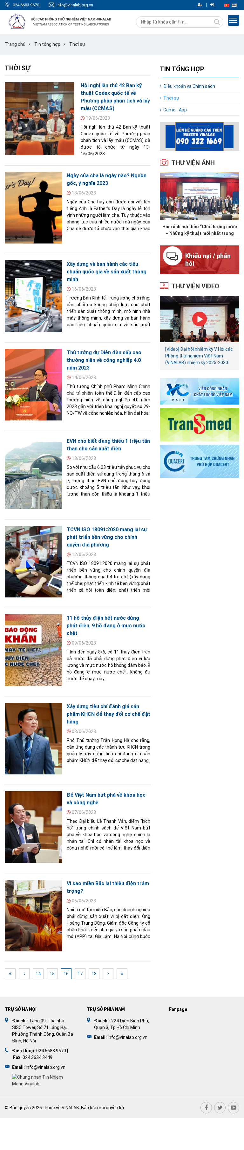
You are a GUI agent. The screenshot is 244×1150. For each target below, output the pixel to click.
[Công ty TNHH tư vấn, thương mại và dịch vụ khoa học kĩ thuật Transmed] (199, 424)
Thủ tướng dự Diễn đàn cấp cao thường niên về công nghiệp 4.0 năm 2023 (104, 360)
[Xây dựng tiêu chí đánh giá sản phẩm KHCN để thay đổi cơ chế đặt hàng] (33, 738)
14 (38, 973)
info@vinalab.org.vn (75, 5)
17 (80, 973)
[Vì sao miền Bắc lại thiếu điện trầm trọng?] (33, 915)
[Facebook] (206, 1107)
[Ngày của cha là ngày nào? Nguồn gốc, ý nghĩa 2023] (33, 207)
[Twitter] (220, 1107)
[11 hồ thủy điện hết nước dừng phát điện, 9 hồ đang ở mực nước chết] (33, 650)
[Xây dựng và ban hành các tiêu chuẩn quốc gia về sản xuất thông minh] (33, 296)
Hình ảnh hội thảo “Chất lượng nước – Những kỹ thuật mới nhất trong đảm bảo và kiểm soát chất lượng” (199, 230)
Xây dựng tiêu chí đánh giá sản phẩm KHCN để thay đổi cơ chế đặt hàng (108, 714)
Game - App (175, 109)
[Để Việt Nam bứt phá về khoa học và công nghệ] (33, 827)
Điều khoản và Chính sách (189, 86)
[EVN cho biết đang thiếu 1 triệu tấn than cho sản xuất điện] (33, 473)
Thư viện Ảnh (193, 163)
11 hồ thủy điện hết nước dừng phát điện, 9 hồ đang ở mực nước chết (106, 625)
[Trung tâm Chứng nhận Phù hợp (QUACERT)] (199, 461)
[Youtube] (233, 1107)
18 (94, 973)
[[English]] (234, 5)
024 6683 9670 (26, 5)
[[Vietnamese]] (226, 5)
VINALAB (70, 1107)
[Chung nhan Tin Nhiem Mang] (43, 1080)
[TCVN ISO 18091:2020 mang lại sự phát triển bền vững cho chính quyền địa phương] (33, 561)
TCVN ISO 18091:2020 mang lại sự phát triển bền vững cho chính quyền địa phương (107, 537)
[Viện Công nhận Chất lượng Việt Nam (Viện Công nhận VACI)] (199, 391)
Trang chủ (15, 44)
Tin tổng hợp (47, 44)
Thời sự (77, 44)
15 (52, 973)
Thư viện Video (195, 286)
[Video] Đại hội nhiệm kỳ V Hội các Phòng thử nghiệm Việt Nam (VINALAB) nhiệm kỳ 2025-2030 (199, 356)
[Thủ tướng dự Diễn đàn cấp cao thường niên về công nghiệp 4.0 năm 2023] (33, 384)
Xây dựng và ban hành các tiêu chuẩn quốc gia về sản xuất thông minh (106, 271)
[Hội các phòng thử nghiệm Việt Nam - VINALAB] (60, 22)
